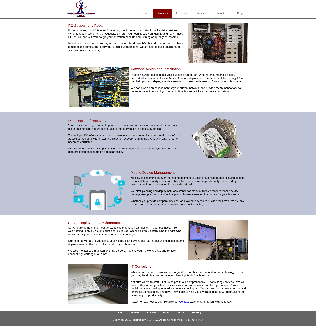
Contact (184, 301)
